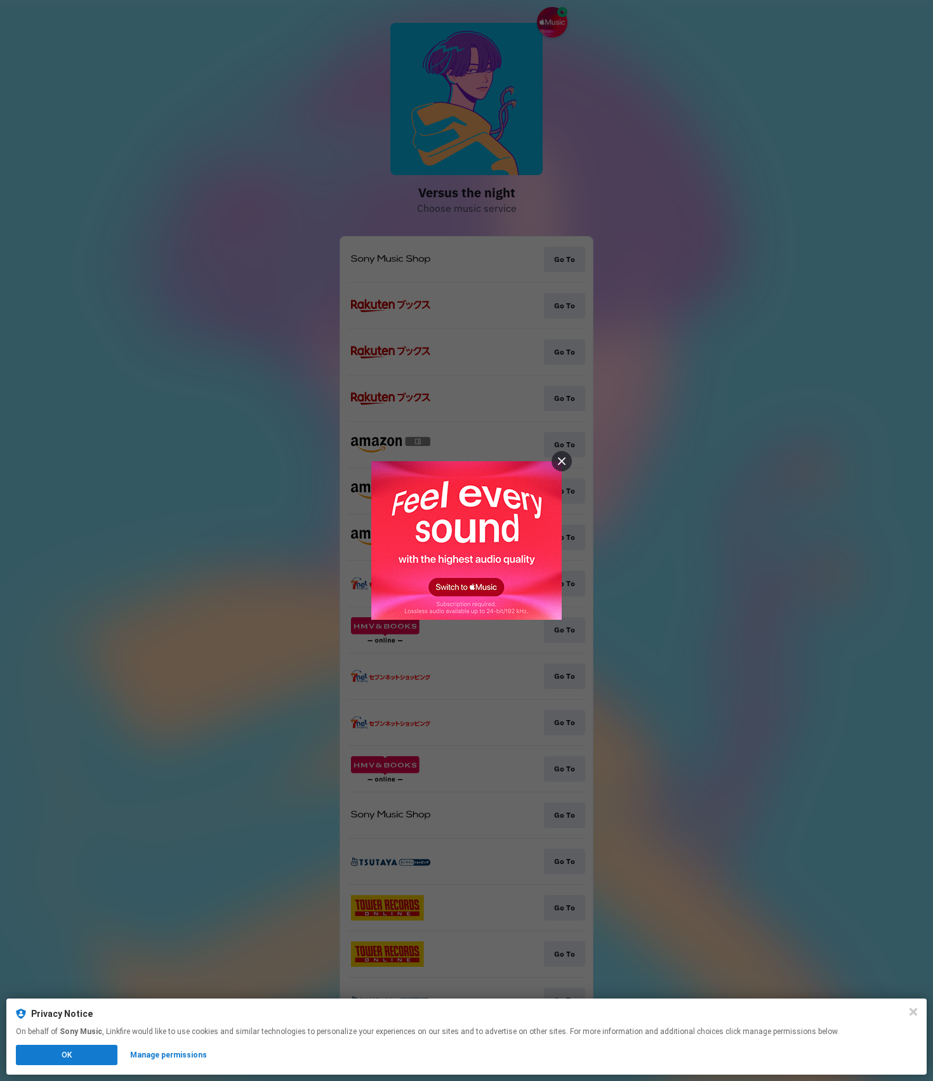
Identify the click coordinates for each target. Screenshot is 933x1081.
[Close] (913, 1012)
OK (67, 1055)
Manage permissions (168, 1055)
